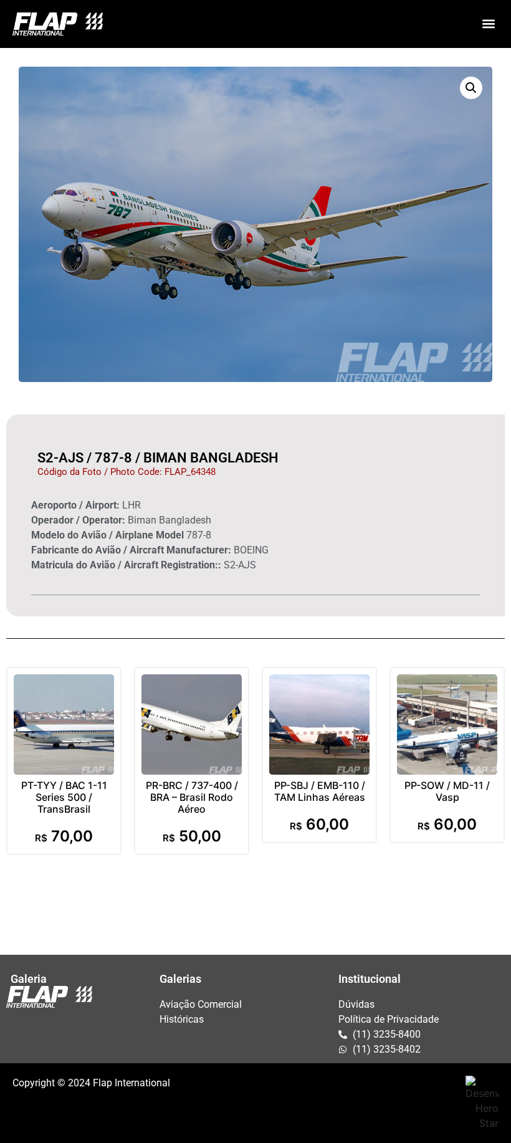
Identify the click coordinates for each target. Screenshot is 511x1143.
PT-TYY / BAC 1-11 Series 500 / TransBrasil (64, 797)
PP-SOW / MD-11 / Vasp (447, 791)
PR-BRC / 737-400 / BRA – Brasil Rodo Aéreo (192, 797)
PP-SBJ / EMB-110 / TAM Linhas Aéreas (319, 791)
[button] (488, 24)
